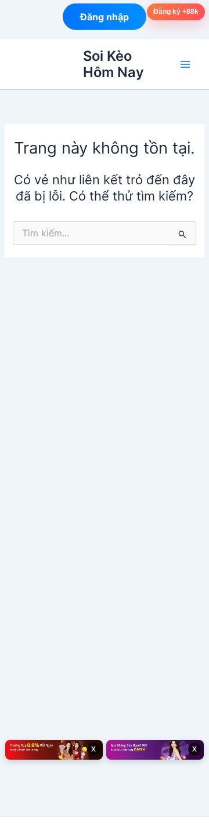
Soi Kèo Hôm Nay (113, 64)
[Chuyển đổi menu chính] (185, 64)
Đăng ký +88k (176, 12)
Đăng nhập (104, 16)
